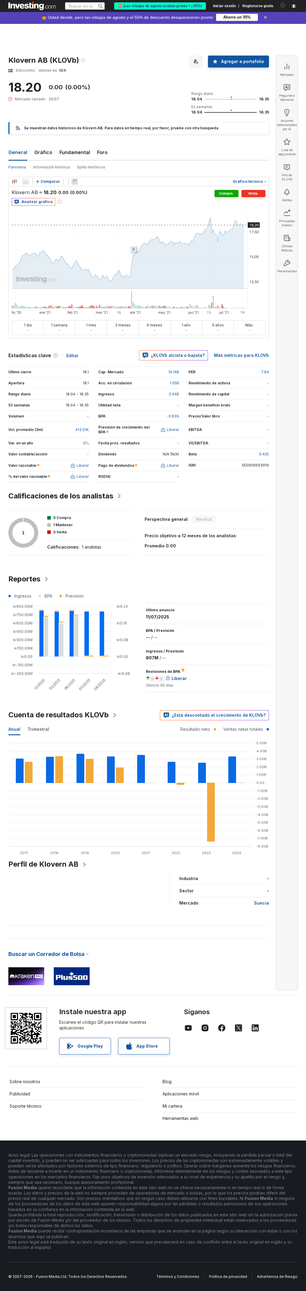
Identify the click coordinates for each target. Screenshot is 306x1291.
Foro (102, 152)
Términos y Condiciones (177, 1276)
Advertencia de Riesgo (277, 1276)
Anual (14, 729)
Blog (167, 1081)
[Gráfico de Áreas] (25, 181)
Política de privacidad (228, 1276)
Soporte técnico (26, 1106)
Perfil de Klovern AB (43, 864)
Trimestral (38, 729)
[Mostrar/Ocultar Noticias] (74, 181)
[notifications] (282, 5)
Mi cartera (172, 1106)
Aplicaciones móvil (181, 1093)
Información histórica (51, 167)
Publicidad (20, 1093)
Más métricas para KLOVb (241, 355)
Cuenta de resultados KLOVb (58, 714)
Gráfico (43, 152)
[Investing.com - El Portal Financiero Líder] (32, 6)
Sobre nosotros (25, 1081)
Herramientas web (180, 1118)
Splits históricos (91, 167)
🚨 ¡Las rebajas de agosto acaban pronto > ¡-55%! (160, 6)
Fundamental (74, 152)
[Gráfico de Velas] (14, 181)
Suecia (261, 902)
